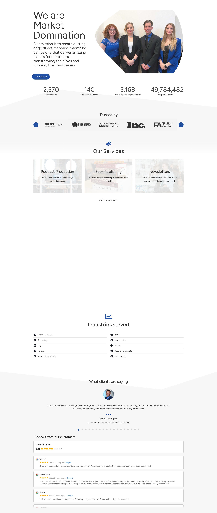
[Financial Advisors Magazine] (163, 124)
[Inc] (136, 124)
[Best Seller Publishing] (81, 124)
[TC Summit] (109, 124)
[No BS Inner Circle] (54, 125)
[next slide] (181, 124)
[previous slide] (35, 124)
